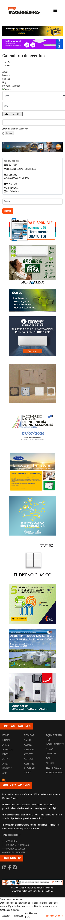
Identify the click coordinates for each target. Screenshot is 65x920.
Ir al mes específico (11, 86)
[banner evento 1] (32, 383)
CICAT (27, 772)
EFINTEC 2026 (12, 187)
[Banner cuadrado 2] (32, 265)
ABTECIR (51, 753)
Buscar (7, 210)
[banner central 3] (32, 44)
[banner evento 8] (32, 692)
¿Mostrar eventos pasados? (15, 128)
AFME (5, 744)
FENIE (5, 735)
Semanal (6, 78)
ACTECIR (29, 759)
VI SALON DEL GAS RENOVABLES (21, 168)
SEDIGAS (29, 749)
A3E (4, 773)
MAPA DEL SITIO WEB (15, 852)
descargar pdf (14, 835)
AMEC (27, 740)
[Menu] (55, 10)
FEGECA (7, 768)
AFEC (5, 763)
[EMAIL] (8, 65)
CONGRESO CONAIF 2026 (17, 178)
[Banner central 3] (32, 147)
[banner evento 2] (32, 471)
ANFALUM (8, 749)
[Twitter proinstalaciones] (15, 868)
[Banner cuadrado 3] (32, 300)
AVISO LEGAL (12, 841)
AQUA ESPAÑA (54, 735)
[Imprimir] (8, 62)
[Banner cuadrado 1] (32, 229)
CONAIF (6, 740)
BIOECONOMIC (54, 772)
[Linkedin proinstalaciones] (4, 868)
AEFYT (6, 759)
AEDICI (50, 763)
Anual (5, 71)
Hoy (4, 82)
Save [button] (27, 917)
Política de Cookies (54, 915)
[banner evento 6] (32, 516)
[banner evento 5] (32, 427)
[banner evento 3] (32, 560)
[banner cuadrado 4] (32, 336)
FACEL (6, 754)
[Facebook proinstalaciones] (10, 868)
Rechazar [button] (18, 915)
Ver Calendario (12, 191)
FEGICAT (29, 735)
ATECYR (28, 754)
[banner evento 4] (32, 648)
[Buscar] (32, 89)
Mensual (6, 75)
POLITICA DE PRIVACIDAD (17, 845)
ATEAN (49, 748)
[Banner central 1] (32, 31)
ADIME (28, 744)
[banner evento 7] (32, 604)
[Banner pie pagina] (32, 882)
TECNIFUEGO (53, 767)
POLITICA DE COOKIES (15, 848)
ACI (48, 758)
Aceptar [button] (6, 915)
